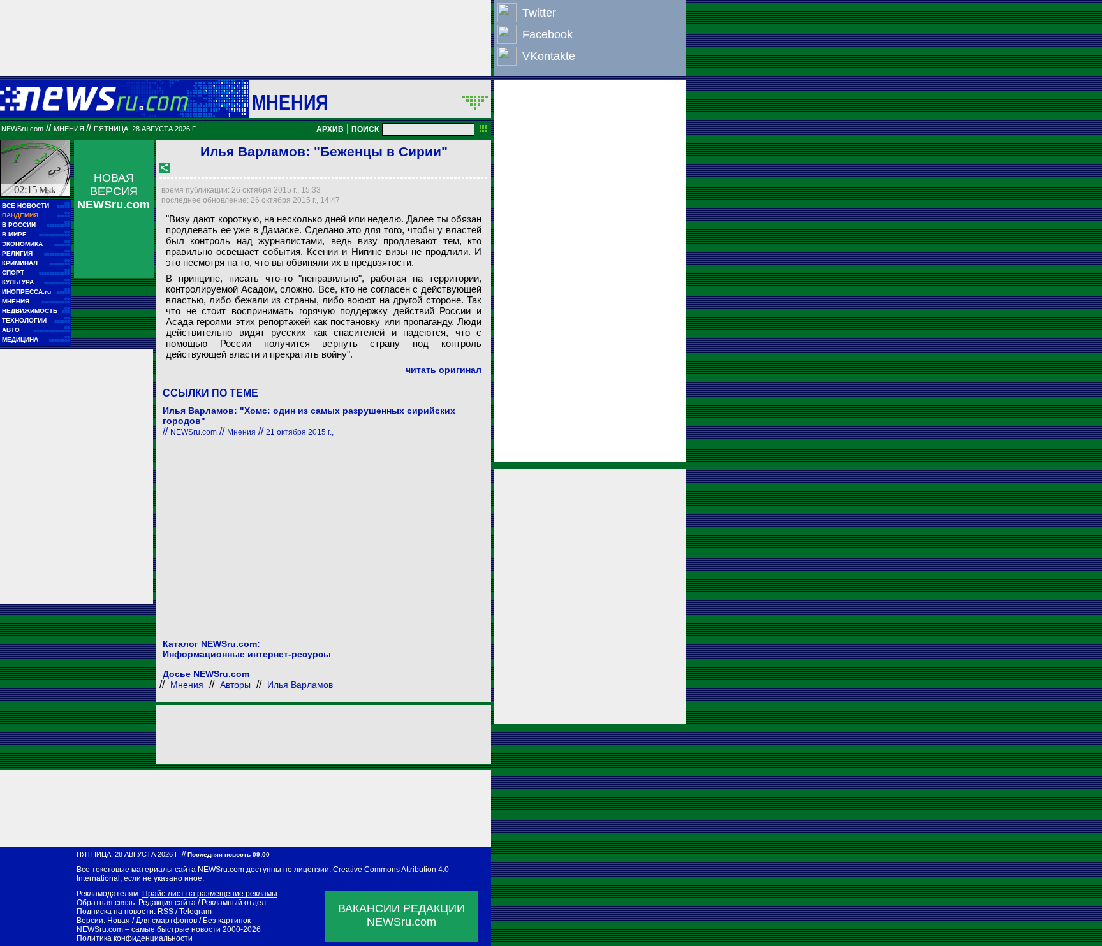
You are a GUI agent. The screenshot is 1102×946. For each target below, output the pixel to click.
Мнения (290, 102)
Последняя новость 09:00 (228, 854)
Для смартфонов (166, 920)
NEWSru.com (22, 129)
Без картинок (227, 920)
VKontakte (548, 56)
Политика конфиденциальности (135, 938)
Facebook (547, 34)
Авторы (235, 685)
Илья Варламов (300, 685)
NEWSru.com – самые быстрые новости (149, 929)
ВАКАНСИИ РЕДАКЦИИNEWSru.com (401, 915)
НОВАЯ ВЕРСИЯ (113, 191)
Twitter (539, 12)
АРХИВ (330, 129)
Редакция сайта (167, 902)
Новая (118, 920)
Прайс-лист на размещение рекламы (209, 893)
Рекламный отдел (234, 902)
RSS (165, 911)
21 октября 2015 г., (300, 432)
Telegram (195, 911)
